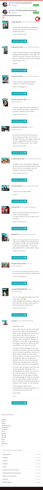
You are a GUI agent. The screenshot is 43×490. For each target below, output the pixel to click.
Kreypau (21, 464)
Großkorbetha (21, 482)
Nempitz (21, 479)
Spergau (21, 457)
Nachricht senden (18, 41)
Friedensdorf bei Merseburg (21, 473)
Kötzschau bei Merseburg (21, 470)
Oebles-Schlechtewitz (21, 476)
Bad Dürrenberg (32, 22)
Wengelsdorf (21, 454)
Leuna (21, 467)
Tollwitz (21, 460)
